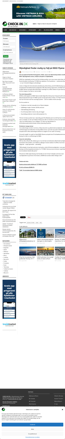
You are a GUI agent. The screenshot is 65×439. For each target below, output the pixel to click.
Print (51, 71)
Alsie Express (32, 404)
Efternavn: (6, 44)
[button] (62, 409)
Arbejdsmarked (8, 245)
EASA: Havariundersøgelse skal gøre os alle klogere (45, 240)
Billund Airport (58, 401)
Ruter (5, 265)
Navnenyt (6, 259)
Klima (5, 255)
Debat (5, 249)
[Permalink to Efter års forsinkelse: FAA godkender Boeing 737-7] (27, 255)
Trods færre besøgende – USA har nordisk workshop (9, 202)
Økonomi (6, 273)
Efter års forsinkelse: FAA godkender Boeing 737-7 (27, 258)
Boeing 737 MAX (30, 222)
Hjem (5, 30)
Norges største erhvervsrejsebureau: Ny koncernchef (9, 231)
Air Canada (32, 398)
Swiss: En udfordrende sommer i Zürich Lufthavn (9, 111)
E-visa (56, 404)
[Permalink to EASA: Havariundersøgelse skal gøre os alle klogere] (45, 237)
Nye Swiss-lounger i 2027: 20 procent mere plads (9, 83)
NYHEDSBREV (20, 1)
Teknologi (6, 267)
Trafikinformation (8, 269)
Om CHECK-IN (12, 30)
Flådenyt (6, 251)
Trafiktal (6, 271)
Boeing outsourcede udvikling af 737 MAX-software (33, 164)
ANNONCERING (13, 1)
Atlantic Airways (58, 396)
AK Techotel (32, 401)
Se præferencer (32, 434)
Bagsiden (6, 247)
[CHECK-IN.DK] (15, 26)
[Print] (49, 71)
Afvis (32, 429)
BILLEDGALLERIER (48, 30)
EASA (37, 222)
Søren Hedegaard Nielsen (28, 71)
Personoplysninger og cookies (32, 437)
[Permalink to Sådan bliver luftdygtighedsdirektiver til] (27, 237)
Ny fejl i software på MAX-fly (26, 167)
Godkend (32, 424)
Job (40, 30)
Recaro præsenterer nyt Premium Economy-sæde (9, 130)
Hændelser (38, 71)
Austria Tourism (58, 398)
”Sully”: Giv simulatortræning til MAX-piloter (30, 170)
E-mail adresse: (7, 50)
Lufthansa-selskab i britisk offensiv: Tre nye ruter (9, 95)
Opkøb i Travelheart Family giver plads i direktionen (8, 225)
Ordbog (57, 30)
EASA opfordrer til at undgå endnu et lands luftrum (45, 258)
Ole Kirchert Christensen (9, 403)
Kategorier (22, 30)
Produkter (6, 263)
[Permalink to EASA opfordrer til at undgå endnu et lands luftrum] (45, 255)
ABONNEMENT (6, 1)
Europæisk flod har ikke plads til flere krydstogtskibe (9, 216)
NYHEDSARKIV (32, 30)
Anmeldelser (7, 244)
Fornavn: (5, 38)
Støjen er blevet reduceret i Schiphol (47, 23)
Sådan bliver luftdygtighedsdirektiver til (27, 240)
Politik (5, 261)
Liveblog (6, 257)
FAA (40, 222)
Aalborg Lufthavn (33, 396)
